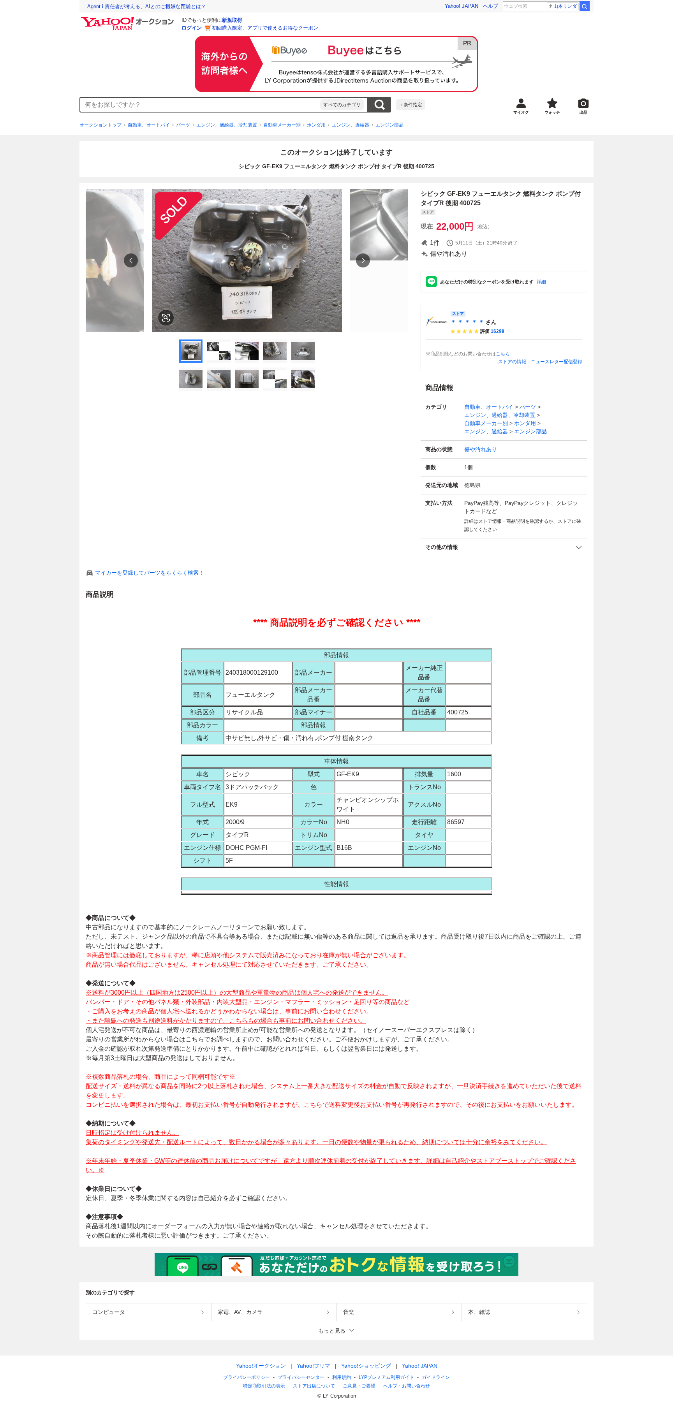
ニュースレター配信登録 (556, 361)
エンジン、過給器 (350, 125)
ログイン (191, 28)
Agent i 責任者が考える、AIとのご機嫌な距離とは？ (146, 6)
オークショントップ (100, 125)
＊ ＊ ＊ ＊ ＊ (467, 322)
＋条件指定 (410, 104)
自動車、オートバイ (149, 125)
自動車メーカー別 (282, 125)
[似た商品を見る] (166, 317)
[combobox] (200, 105)
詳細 (541, 282)
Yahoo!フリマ (313, 1366)
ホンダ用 (316, 125)
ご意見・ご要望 (359, 1386)
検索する (379, 105)
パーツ (183, 125)
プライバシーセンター (301, 1377)
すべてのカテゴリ (342, 104)
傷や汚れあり (480, 449)
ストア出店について (314, 1386)
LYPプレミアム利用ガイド (386, 1377)
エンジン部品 (389, 125)
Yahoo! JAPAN (461, 6)
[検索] (585, 6)
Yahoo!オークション (261, 1366)
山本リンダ (565, 6)
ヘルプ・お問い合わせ (406, 1386)
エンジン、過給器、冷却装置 (226, 125)
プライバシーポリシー (246, 1377)
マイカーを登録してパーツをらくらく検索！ (149, 573)
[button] (504, 547)
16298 (497, 331)
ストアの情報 (512, 361)
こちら (503, 354)
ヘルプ (490, 6)
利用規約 (341, 1377)
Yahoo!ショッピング (366, 1366)
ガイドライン (436, 1377)
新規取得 (232, 20)
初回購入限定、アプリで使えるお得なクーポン (265, 28)
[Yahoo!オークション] (128, 19)
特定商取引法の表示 (264, 1386)
